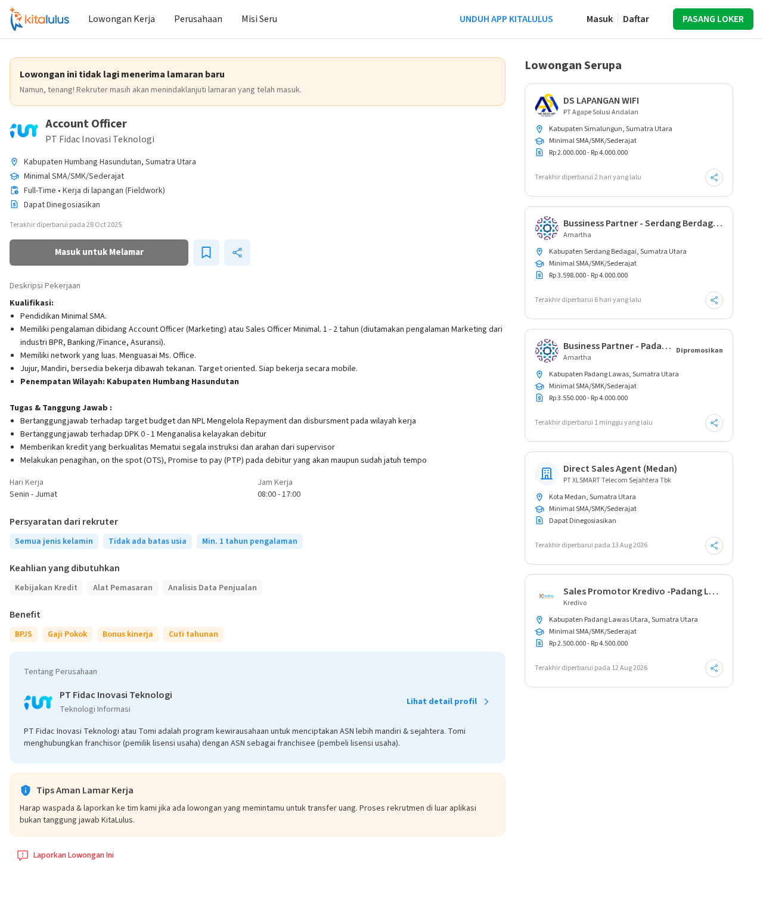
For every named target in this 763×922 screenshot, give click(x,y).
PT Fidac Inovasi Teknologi (99, 139)
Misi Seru (259, 19)
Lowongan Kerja (121, 19)
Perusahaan (198, 19)
